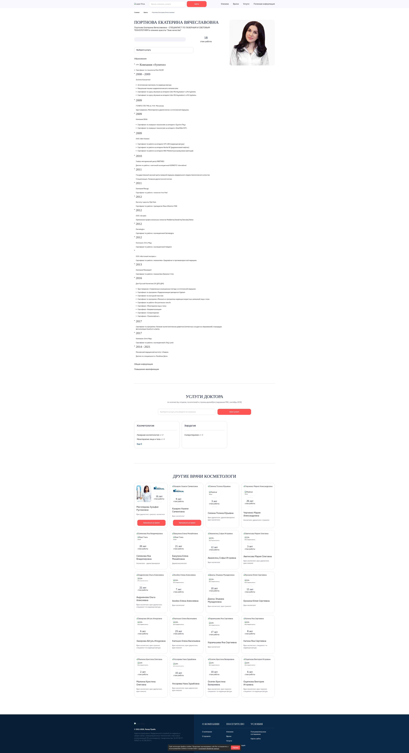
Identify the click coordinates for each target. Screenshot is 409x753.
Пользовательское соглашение (258, 733)
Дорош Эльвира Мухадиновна (216, 600)
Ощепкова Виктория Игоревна (253, 683)
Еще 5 (139, 444)
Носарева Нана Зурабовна (185, 683)
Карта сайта (256, 739)
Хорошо (235, 748)
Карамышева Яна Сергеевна (222, 642)
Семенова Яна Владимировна (144, 557)
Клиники (225, 4)
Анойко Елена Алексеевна (185, 601)
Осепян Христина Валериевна (216, 683)
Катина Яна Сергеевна (254, 641)
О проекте (206, 736)
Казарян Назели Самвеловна (180, 510)
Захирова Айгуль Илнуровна (151, 641)
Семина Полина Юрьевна (220, 513)
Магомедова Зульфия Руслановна (147, 508)
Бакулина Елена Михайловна (180, 557)
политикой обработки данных (209, 748)
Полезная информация (264, 4)
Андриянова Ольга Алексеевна (145, 599)
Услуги (246, 4)
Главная (136, 12)
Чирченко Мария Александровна (252, 514)
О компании (207, 732)
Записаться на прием (151, 523)
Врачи (236, 4)
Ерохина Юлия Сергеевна (256, 601)
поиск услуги (234, 412)
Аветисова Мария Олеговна (257, 556)
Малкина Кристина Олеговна (146, 683)
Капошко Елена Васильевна (186, 641)
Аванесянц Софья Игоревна (222, 558)
